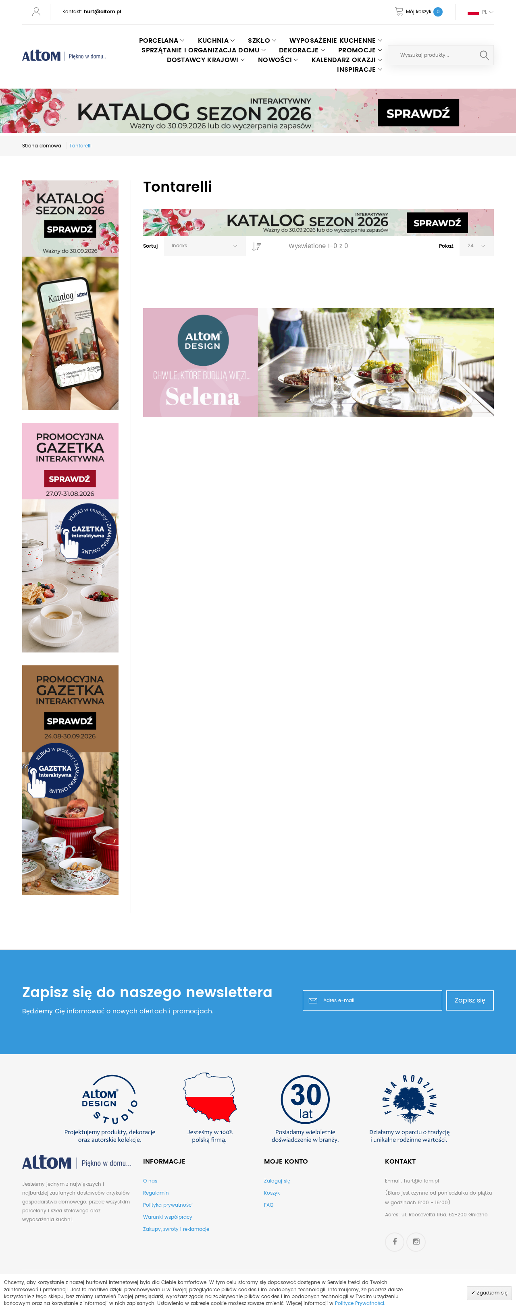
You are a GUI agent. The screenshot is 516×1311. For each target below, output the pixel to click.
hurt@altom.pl (102, 12)
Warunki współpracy (167, 1217)
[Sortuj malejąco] (254, 244)
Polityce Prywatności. (360, 1303)
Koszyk (272, 1193)
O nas (150, 1181)
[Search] (484, 55)
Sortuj (150, 246)
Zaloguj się (277, 1181)
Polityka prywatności (168, 1205)
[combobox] (441, 55)
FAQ (268, 1205)
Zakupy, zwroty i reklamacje (176, 1229)
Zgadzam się (491, 1293)
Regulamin (156, 1193)
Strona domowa (41, 146)
